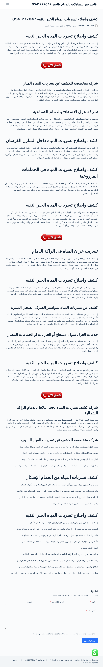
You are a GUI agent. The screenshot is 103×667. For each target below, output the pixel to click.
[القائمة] (7, 4)
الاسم (93, 602)
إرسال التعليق (89, 641)
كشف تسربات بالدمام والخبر (54, 26)
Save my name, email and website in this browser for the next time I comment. (64, 634)
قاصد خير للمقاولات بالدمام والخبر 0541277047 (64, 4)
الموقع (30, 602)
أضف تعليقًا (91, 611)
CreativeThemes (90, 662)
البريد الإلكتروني (57, 602)
